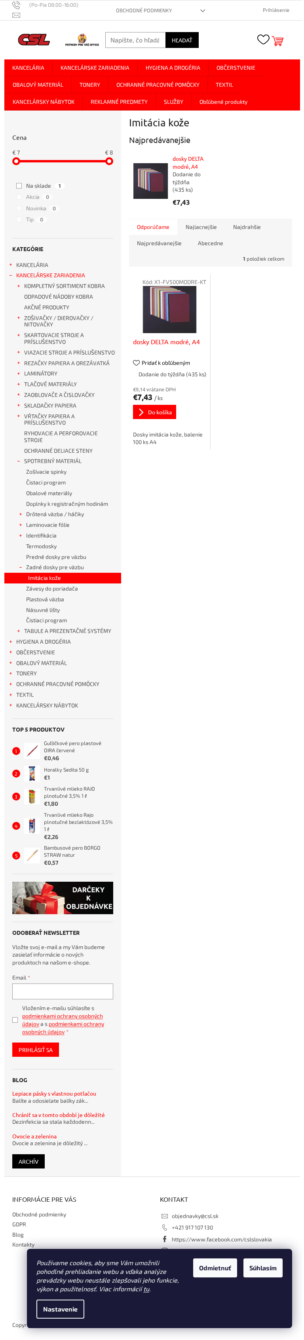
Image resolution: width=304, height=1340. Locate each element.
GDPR (19, 1224)
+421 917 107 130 (192, 1227)
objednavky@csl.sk (195, 1215)
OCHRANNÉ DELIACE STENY (58, 450)
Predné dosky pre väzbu (56, 556)
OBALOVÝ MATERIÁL (41, 663)
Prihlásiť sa (36, 1049)
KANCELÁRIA (32, 264)
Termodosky (41, 546)
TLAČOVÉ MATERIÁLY (50, 384)
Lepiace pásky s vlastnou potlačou (54, 1093)
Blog (18, 1234)
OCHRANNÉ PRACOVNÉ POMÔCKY (57, 683)
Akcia (37, 196)
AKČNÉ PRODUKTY (46, 307)
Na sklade (43, 185)
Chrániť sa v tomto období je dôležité (58, 1115)
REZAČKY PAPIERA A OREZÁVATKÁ (67, 363)
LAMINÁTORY (40, 373)
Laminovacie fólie (48, 524)
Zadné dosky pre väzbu (55, 567)
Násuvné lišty (43, 609)
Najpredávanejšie (159, 243)
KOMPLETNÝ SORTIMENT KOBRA (64, 285)
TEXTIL (25, 694)
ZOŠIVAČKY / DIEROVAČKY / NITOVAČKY (58, 321)
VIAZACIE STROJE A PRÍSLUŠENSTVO (69, 352)
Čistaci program (46, 482)
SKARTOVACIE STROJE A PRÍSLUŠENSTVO (54, 338)
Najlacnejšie (201, 226)
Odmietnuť (215, 1267)
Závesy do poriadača (52, 588)
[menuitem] (28, 67)
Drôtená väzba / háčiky (55, 514)
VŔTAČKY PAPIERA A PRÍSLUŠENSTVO (49, 419)
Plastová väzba (45, 599)
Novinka (41, 208)
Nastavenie (60, 1309)
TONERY (26, 673)
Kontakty (23, 1244)
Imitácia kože (44, 577)
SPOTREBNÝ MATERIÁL (53, 460)
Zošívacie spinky (46, 471)
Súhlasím (263, 1267)
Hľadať (182, 40)
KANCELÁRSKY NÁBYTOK (47, 705)
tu (146, 1288)
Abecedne (210, 243)
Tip (34, 219)
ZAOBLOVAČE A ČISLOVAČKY (59, 394)
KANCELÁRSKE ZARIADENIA (50, 275)
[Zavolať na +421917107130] (49, 5)
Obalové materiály (49, 493)
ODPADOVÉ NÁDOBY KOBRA (58, 296)
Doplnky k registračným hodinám (67, 503)
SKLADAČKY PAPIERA (50, 405)
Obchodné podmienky (144, 10)
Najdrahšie (247, 226)
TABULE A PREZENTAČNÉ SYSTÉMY (67, 630)
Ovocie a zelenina (34, 1136)
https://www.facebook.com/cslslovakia (222, 1239)
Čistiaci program (46, 620)
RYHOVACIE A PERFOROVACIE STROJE (61, 436)
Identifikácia (41, 535)
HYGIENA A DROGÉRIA (43, 641)
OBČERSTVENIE (35, 652)
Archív (28, 1161)
